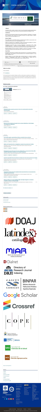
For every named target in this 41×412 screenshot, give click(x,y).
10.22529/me (20, 384)
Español (4, 373)
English (4, 371)
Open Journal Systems (7, 365)
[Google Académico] (20, 298)
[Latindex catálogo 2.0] (20, 245)
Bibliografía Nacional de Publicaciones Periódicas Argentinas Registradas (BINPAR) (18, 394)
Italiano (4, 377)
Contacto (29, 409)
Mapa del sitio (19, 409)
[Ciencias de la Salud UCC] (15, 352)
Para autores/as (5, 200)
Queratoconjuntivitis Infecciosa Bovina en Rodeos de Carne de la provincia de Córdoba (20, 157)
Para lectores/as (5, 199)
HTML (15, 113)
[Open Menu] (3, 1)
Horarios (24, 409)
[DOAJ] (20, 226)
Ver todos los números (7, 187)
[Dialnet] (10, 263)
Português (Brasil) (6, 379)
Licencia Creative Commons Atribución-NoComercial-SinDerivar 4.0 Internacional (26, 391)
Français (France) (6, 376)
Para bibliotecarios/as (6, 202)
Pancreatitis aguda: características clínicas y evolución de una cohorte (17, 137)
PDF (6, 113)
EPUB (11, 113)
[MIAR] (16, 258)
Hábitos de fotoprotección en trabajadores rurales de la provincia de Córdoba (19, 144)
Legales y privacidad (12, 409)
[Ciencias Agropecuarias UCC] (15, 361)
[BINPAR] (20, 291)
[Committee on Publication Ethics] (18, 330)
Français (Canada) (6, 374)
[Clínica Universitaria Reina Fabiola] (10, 336)
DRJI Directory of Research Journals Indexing (19, 402)
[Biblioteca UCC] (11, 341)
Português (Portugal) (7, 380)
